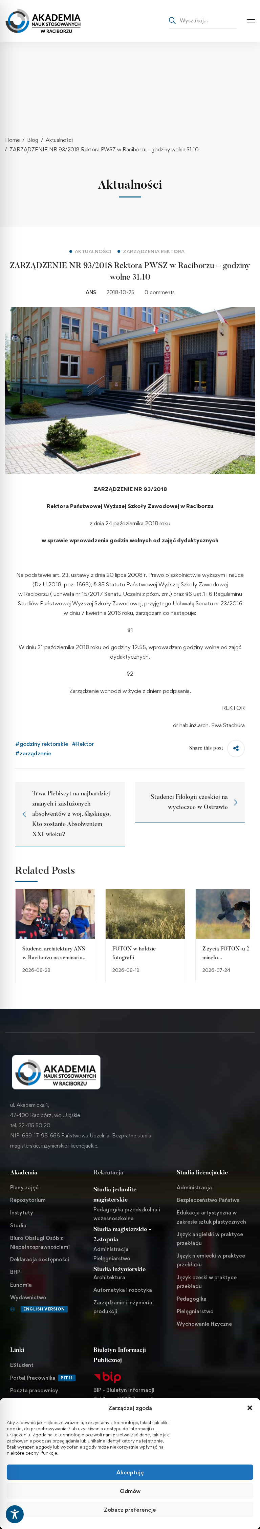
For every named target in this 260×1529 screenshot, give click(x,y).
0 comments (160, 292)
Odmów (130, 1491)
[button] (249, 1407)
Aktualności (59, 140)
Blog (32, 140)
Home (12, 140)
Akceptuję (130, 1472)
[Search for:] (203, 20)
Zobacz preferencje (130, 1509)
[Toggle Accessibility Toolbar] (14, 1514)
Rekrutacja (108, 1173)
